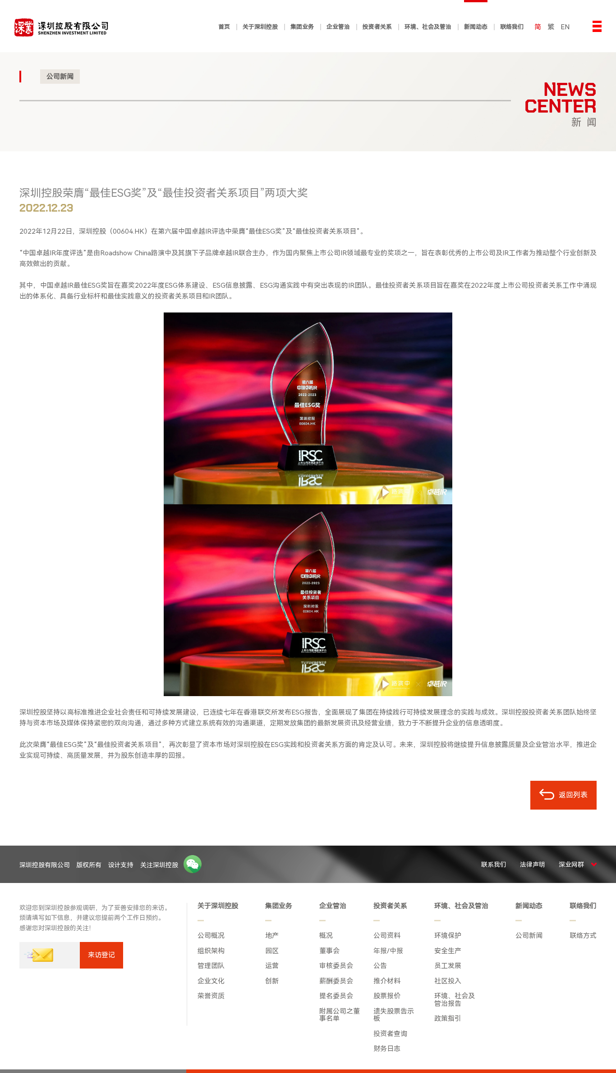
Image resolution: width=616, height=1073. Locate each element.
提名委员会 (336, 996)
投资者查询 (390, 1034)
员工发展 (447, 966)
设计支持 (120, 865)
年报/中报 (388, 951)
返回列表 (572, 795)
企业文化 (211, 981)
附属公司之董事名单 (339, 1015)
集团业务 (278, 906)
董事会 (329, 951)
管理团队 (211, 966)
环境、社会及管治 (461, 906)
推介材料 (386, 981)
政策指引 (447, 1019)
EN (565, 27)
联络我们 (583, 906)
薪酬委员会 (336, 981)
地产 (272, 936)
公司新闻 (60, 76)
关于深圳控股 (218, 906)
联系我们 (493, 864)
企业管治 (332, 906)
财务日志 (386, 1049)
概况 (326, 936)
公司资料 (386, 936)
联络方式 (583, 936)
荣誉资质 (211, 996)
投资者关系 (390, 906)
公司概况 (211, 936)
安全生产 (447, 951)
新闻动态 (528, 906)
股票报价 (386, 996)
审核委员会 (336, 966)
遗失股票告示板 (393, 1015)
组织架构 (211, 951)
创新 (272, 981)
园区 (272, 951)
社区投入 (447, 981)
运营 (272, 966)
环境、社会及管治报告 (454, 999)
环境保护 (447, 936)
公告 (380, 966)
